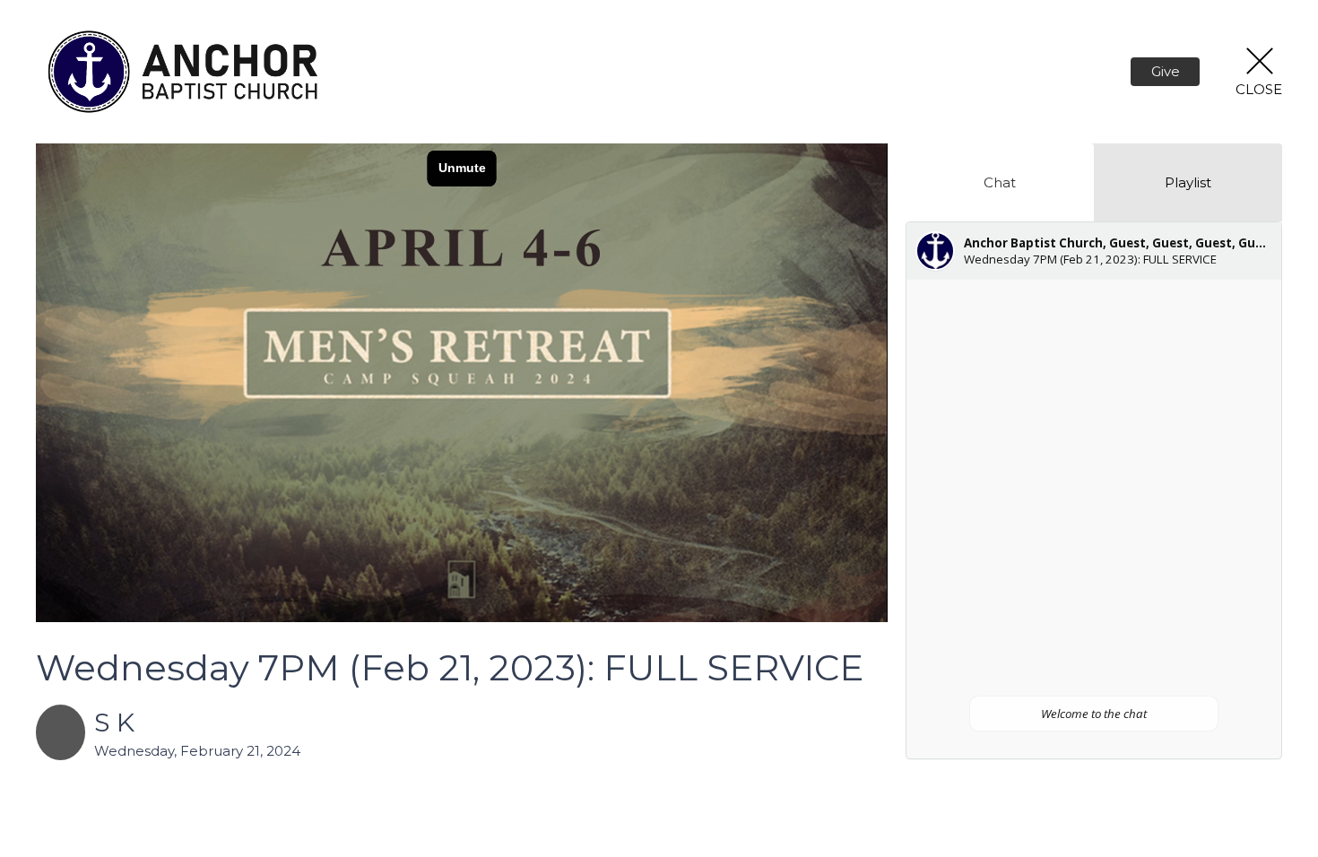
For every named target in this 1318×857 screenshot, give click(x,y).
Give (1165, 71)
